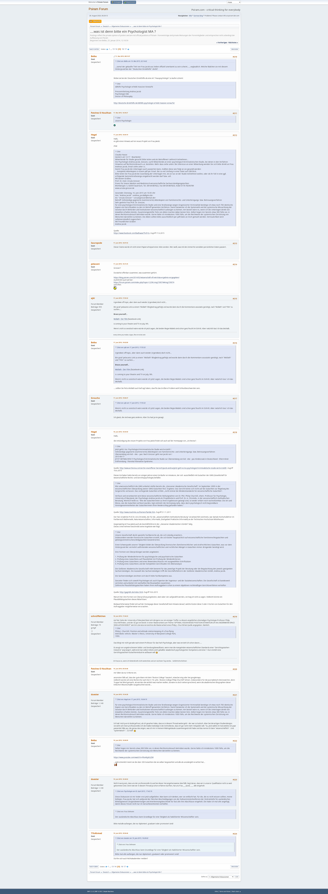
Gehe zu (204, 877)
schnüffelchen (98, 616)
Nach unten (94, 49)
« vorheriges (221, 42)
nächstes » (233, 42)
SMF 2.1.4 (90, 891)
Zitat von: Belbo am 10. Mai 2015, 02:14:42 (132, 61)
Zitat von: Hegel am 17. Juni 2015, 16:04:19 (132, 699)
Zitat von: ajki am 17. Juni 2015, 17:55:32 (131, 347)
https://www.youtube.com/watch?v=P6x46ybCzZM (133, 757)
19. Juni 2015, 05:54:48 (120, 669)
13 (113, 49)
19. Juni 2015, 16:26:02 (120, 779)
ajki (93, 298)
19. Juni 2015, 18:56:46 (120, 833)
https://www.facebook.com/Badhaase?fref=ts (132, 233)
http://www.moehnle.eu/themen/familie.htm (137, 512)
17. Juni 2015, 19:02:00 (120, 342)
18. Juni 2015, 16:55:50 (120, 432)
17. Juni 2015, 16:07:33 (120, 243)
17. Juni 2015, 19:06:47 (120, 398)
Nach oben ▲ (236, 891)
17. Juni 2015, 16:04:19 (120, 135)
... (111, 49)
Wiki (190, 16)
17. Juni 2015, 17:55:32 (120, 298)
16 (123, 49)
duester (95, 694)
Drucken (234, 49)
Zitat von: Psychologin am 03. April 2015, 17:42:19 (134, 791)
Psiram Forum (98, 9)
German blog (198, 16)
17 (126, 49)
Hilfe (216, 891)
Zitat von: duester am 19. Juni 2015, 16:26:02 (132, 838)
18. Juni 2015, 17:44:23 (120, 616)
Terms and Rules (224, 891)
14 (116, 49)
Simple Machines (108, 891)
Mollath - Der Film (120, 319)
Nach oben (94, 867)
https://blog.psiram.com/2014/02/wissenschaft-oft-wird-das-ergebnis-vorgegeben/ (146, 277)
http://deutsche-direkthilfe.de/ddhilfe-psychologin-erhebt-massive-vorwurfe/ (144, 103)
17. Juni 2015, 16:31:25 (120, 264)
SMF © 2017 (98, 891)
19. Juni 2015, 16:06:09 (120, 740)
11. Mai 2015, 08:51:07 (122, 56)
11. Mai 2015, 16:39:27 (120, 113)
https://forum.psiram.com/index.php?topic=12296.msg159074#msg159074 (144, 282)
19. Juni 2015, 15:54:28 (120, 694)
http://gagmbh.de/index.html (131, 592)
